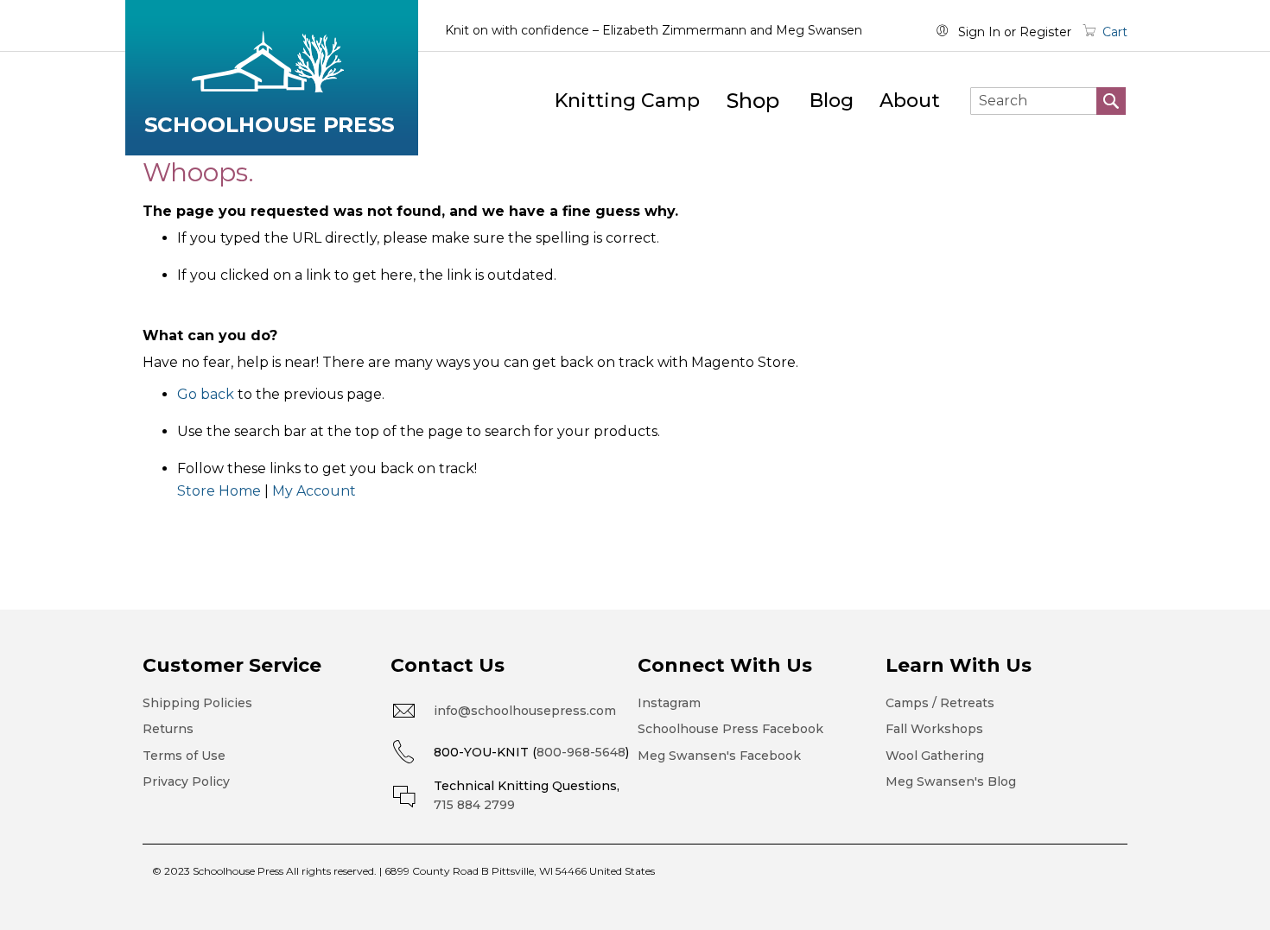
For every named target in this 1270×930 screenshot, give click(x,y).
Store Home (219, 491)
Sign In (979, 32)
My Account (314, 491)
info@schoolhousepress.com (525, 710)
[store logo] (271, 77)
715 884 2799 (474, 805)
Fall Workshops (934, 729)
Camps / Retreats (940, 703)
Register (1045, 32)
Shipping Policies (197, 703)
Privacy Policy (186, 781)
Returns (168, 729)
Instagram (669, 703)
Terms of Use (184, 755)
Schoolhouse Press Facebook (730, 729)
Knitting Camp (627, 100)
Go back (205, 394)
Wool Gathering (935, 755)
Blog (832, 100)
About (909, 100)
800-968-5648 (581, 752)
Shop (753, 100)
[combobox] (1048, 101)
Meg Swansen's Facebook (719, 755)
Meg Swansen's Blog (951, 781)
